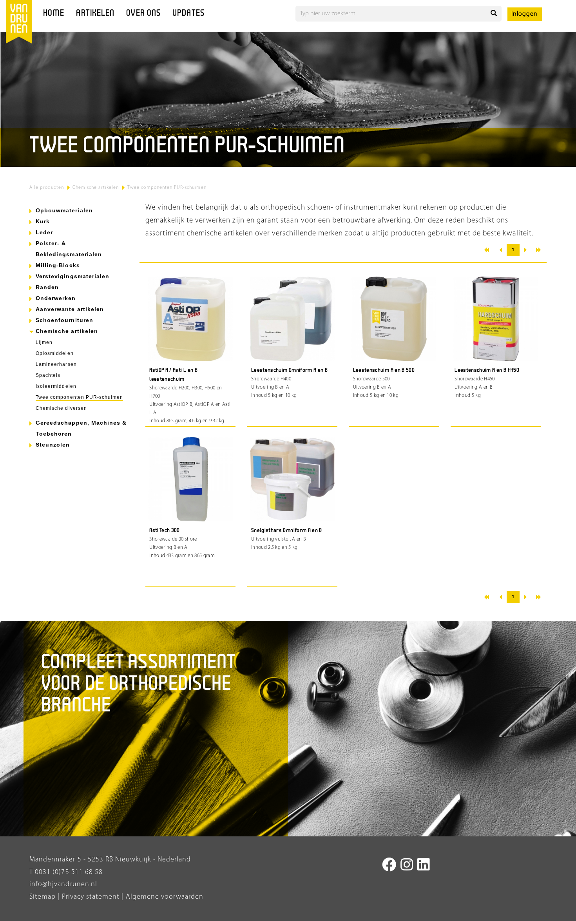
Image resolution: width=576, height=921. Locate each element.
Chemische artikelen (95, 187)
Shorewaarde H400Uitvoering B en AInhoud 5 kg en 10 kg (274, 387)
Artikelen (95, 13)
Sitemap (42, 897)
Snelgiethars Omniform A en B (286, 531)
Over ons (143, 13)
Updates (188, 13)
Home (53, 13)
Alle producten (46, 187)
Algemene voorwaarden (165, 897)
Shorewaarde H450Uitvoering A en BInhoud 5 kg (474, 387)
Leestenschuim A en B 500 (384, 370)
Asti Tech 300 (164, 531)
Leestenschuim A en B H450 (487, 370)
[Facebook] (389, 866)
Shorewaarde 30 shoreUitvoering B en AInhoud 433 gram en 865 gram (182, 547)
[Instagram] (406, 866)
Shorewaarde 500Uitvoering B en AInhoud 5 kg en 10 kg (376, 387)
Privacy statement (90, 897)
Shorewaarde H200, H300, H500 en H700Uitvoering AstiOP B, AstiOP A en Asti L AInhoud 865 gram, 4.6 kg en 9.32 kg (189, 404)
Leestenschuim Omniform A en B (289, 370)
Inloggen (524, 14)
